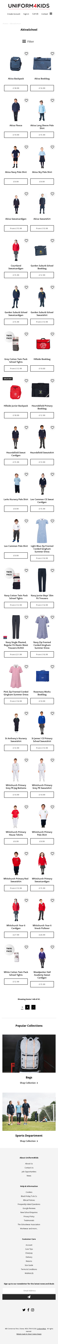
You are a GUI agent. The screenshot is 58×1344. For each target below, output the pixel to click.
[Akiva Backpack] (15, 63)
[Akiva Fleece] (15, 110)
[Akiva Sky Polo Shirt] (42, 156)
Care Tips (29, 1249)
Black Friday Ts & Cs (29, 1196)
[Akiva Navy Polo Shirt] (15, 156)
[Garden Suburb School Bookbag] (42, 250)
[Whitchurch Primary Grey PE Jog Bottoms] (15, 769)
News (29, 1176)
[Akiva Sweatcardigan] (15, 203)
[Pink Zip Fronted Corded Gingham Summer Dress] (15, 676)
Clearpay (29, 1253)
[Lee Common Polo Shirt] (15, 530)
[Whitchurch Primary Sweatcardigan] (42, 863)
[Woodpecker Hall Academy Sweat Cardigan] (42, 956)
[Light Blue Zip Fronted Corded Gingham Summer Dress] (42, 530)
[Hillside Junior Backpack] (15, 390)
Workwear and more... (29, 1228)
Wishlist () (29, 1273)
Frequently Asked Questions (29, 1204)
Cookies (29, 1192)
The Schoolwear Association (29, 1224)
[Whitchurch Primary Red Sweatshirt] (15, 863)
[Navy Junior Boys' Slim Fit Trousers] (42, 580)
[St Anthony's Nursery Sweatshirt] (15, 723)
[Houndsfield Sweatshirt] (42, 437)
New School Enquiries (28, 1212)
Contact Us (29, 1168)
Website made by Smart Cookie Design (29, 1334)
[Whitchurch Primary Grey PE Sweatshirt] (42, 769)
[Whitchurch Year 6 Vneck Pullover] (42, 910)
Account (29, 1245)
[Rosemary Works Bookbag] (42, 676)
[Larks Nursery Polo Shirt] (15, 483)
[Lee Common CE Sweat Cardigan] (42, 483)
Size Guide (29, 1265)
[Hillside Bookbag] (42, 343)
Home (5, 23)
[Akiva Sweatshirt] (42, 203)
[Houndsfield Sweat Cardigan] (15, 437)
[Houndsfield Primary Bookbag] (42, 390)
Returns (29, 1261)
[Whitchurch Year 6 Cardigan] (15, 910)
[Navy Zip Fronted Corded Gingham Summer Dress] (42, 626)
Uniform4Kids (41, 1329)
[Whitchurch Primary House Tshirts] (15, 816)
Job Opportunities (29, 1171)
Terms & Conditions (29, 1269)
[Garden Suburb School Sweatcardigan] (15, 296)
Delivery (29, 1257)
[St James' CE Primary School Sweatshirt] (42, 723)
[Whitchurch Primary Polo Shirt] (42, 816)
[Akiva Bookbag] (42, 63)
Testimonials (29, 1220)
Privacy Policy (29, 1216)
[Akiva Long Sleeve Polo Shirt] (42, 110)
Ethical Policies (29, 1200)
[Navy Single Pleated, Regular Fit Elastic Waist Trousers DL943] (15, 626)
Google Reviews (29, 1208)
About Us (29, 1163)
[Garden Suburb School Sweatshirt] (42, 296)
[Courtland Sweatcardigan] (15, 250)
